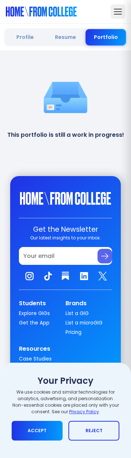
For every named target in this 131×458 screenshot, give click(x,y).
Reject (94, 430)
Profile (25, 37)
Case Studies (35, 358)
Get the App (34, 322)
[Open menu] (118, 11)
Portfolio (106, 37)
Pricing (74, 332)
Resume (65, 37)
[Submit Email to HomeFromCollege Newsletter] (105, 256)
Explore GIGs (34, 313)
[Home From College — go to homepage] (41, 12)
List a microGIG (84, 322)
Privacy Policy (84, 412)
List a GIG (77, 313)
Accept (37, 430)
